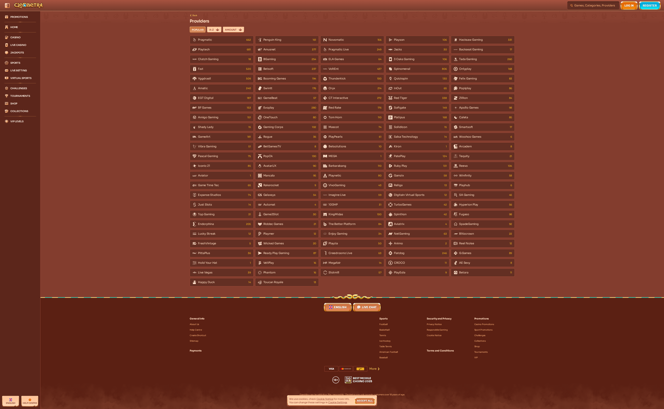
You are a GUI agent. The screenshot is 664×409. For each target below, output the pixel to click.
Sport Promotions (483, 329)
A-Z (211, 29)
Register (650, 5)
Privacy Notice (434, 324)
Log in (629, 5)
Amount (231, 29)
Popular (198, 29)
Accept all (365, 400)
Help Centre (196, 329)
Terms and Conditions (440, 350)
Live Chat (369, 307)
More (373, 369)
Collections (480, 341)
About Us (194, 324)
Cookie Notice (434, 335)
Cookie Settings (337, 402)
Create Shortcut (198, 335)
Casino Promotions (484, 324)
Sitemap (194, 341)
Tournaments (481, 352)
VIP (476, 357)
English (340, 307)
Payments (196, 350)
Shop (477, 346)
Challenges (480, 335)
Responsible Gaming (437, 329)
